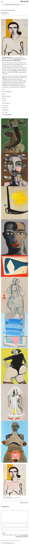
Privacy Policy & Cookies (15, 541)
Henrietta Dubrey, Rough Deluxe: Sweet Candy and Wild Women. (14, 60)
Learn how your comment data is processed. (21, 536)
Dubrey (4, 78)
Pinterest (24, 1)
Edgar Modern (7, 115)
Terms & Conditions (5, 541)
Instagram (25, 1)
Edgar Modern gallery (7, 57)
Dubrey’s (15, 71)
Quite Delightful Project (14, 4)
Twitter (22, 1)
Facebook (21, 1)
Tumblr (27, 1)
